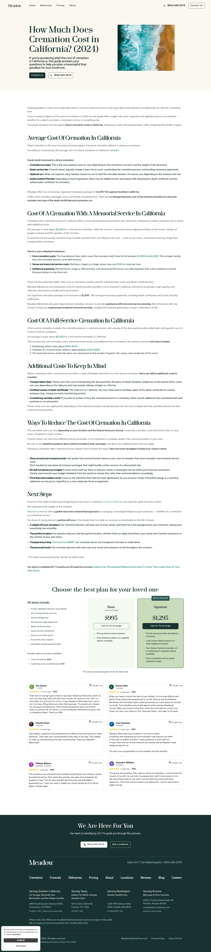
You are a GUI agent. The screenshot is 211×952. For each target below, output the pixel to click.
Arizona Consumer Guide (152, 911)
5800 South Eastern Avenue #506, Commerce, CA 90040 (46, 905)
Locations (127, 877)
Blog (161, 877)
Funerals (55, 877)
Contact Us (196, 6)
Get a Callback (120, 844)
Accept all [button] (20, 940)
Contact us (37, 75)
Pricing (60, 6)
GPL (39, 911)
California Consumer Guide (52, 911)
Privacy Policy (158, 939)
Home (32, 6)
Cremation (36, 877)
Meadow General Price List (134, 939)
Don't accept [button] (21, 946)
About (72, 6)
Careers (177, 877)
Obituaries (75, 877)
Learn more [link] (16, 935)
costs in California (113, 502)
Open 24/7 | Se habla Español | (145, 862)
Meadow (32, 512)
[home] (14, 5)
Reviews (146, 877)
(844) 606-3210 (173, 862)
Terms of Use (175, 939)
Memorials (46, 6)
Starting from (63, 542)
